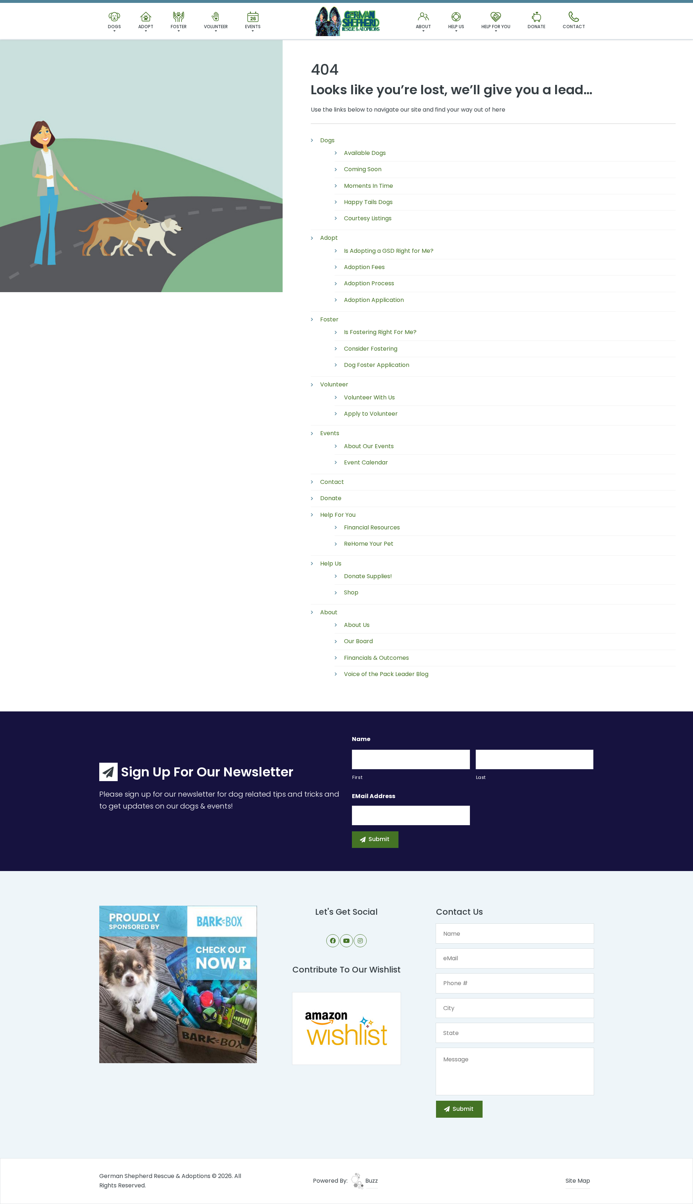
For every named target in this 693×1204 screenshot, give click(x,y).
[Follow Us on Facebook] (332, 940)
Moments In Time (368, 186)
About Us (357, 625)
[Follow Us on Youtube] (346, 940)
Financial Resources (372, 527)
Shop (351, 592)
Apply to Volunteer (371, 414)
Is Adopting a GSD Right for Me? (388, 251)
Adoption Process (369, 283)
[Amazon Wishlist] (346, 1028)
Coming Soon (363, 169)
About (423, 26)
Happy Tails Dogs (368, 202)
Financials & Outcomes (376, 658)
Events (253, 26)
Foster (179, 26)
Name (361, 739)
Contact (574, 26)
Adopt (145, 26)
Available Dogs (365, 153)
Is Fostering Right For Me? (380, 332)
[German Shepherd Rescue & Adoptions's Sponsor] (178, 984)
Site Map (578, 1181)
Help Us (456, 26)
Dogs (114, 26)
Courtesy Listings (368, 218)
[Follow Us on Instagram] (360, 940)
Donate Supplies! (368, 576)
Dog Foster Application (376, 365)
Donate (536, 26)
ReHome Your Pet (368, 544)
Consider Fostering (370, 349)
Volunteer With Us (369, 397)
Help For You (495, 26)
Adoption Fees (364, 267)
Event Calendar (366, 462)
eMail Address (373, 796)
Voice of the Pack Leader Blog (386, 674)
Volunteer (216, 26)
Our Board (358, 641)
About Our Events (369, 446)
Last (481, 777)
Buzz (371, 1181)
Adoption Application (374, 300)
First (357, 777)
